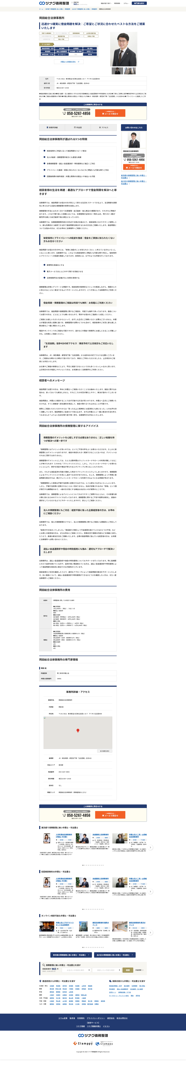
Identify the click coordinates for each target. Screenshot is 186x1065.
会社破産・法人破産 (136, 989)
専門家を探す (139, 3)
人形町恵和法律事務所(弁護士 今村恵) (64, 835)
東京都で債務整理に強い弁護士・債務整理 (57, 9)
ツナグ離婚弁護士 (94, 1026)
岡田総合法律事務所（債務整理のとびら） (73, 792)
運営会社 (111, 1018)
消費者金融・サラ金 (124, 992)
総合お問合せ (122, 1018)
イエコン (106, 1026)
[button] (78, 731)
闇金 (132, 996)
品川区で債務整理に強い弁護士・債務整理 (84, 9)
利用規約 (81, 1018)
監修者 (72, 1018)
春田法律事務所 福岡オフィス (100, 923)
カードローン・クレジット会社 (119, 996)
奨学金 (138, 996)
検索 (128, 970)
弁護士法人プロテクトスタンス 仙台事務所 (65, 923)
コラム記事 (62, 1018)
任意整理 (134, 986)
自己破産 (126, 986)
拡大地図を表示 (104, 751)
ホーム (41, 9)
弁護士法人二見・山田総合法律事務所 (138, 835)
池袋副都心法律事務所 (100, 834)
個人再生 (142, 986)
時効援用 (112, 989)
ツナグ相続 (80, 1026)
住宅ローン (112, 992)
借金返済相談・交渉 (115, 986)
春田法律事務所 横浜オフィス (137, 923)
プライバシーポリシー (96, 1018)
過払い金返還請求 (122, 989)
